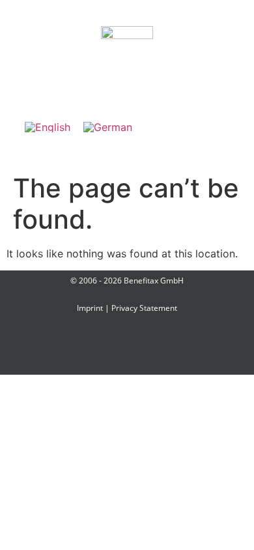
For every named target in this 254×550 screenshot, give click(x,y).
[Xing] (107, 348)
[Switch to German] (108, 126)
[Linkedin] (148, 348)
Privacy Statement (144, 307)
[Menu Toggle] (127, 79)
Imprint (90, 307)
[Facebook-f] (65, 348)
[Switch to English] (47, 126)
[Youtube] (189, 348)
